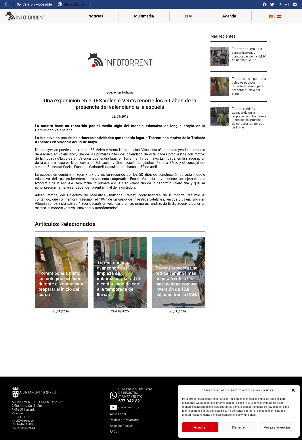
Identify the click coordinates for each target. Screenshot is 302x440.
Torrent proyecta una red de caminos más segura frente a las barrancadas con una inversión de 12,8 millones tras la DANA (177, 281)
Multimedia (144, 16)
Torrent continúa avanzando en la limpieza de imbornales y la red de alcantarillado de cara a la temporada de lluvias (119, 278)
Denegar (239, 427)
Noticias (95, 16)
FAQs (113, 431)
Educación (114, 92)
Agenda (229, 16)
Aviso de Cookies (122, 426)
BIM (188, 16)
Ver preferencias (277, 427)
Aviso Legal (118, 414)
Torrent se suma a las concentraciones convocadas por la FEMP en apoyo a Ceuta (249, 54)
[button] (293, 390)
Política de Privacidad (125, 420)
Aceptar (200, 427)
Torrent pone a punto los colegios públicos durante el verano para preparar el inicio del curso (60, 284)
